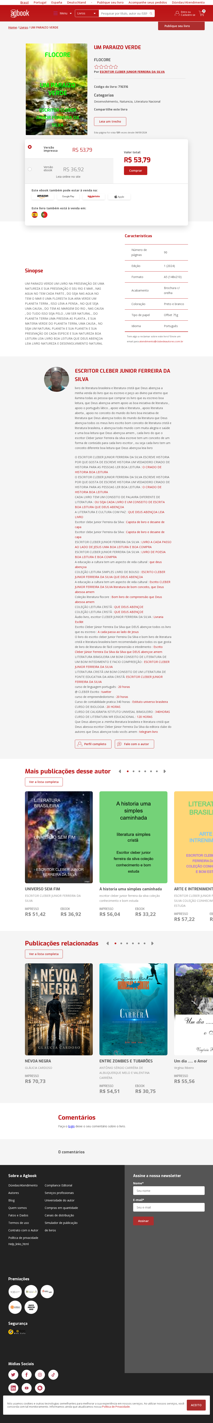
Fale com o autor (136, 744)
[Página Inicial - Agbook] (20, 14)
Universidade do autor (59, 1200)
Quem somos (17, 1208)
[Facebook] (27, 1375)
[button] (120, 771)
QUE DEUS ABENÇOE (128, 607)
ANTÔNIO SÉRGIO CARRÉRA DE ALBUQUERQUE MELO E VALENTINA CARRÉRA (124, 1073)
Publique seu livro (110, 2)
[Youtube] (27, 1388)
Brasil (24, 2)
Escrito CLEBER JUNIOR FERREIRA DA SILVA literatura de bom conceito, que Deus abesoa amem (122, 587)
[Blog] (40, 1388)
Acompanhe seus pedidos (148, 2)
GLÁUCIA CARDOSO (38, 1068)
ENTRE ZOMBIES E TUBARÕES (126, 1061)
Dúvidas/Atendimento (188, 2)
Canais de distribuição (59, 1215)
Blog (11, 1200)
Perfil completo (95, 744)
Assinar (143, 1221)
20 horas (124, 687)
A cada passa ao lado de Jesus (118, 632)
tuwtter (106, 692)
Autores (13, 1193)
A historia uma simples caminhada (130, 889)
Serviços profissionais (59, 1193)
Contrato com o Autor (23, 1230)
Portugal (40, 2)
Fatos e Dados (18, 1215)
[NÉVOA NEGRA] (59, 1009)
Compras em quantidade (61, 1208)
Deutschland (76, 2)
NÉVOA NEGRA (38, 1061)
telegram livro (148, 732)
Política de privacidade (23, 1238)
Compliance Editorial (58, 1185)
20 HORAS (113, 707)
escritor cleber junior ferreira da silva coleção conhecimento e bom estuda (129, 898)
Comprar (135, 170)
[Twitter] (13, 1375)
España (56, 2)
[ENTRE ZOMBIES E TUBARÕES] (133, 1009)
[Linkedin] (13, 1388)
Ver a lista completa (44, 782)
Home (12, 27)
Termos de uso (18, 1223)
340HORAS (162, 712)
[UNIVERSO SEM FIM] (59, 837)
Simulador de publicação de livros (61, 1226)
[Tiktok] (53, 1375)
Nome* (138, 1183)
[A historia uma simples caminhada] (133, 837)
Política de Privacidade (116, 1406)
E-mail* (138, 1200)
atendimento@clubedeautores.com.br (161, 341)
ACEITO (196, 1405)
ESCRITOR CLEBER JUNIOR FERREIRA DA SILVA (132, 72)
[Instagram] (40, 1375)
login (71, 1126)
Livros (24, 27)
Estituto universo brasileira (150, 702)
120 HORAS (144, 717)
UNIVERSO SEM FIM (42, 889)
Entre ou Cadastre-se (188, 13)
